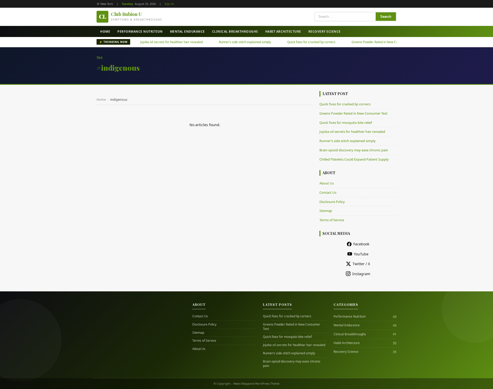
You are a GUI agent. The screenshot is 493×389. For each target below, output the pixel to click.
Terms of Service (331, 220)
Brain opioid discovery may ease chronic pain (353, 150)
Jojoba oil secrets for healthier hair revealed (162, 42)
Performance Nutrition (140, 31)
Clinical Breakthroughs (235, 31)
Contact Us (327, 192)
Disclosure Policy (332, 201)
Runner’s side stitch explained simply (236, 42)
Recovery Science (324, 31)
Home (105, 31)
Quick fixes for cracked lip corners (302, 42)
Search (385, 16)
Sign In (169, 4)
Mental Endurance (187, 31)
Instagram (361, 273)
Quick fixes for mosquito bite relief (345, 122)
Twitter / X (361, 263)
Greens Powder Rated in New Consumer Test (374, 42)
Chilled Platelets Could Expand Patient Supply (354, 159)
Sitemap (325, 210)
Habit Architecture (283, 31)
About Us (326, 183)
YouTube (361, 254)
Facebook (361, 244)
